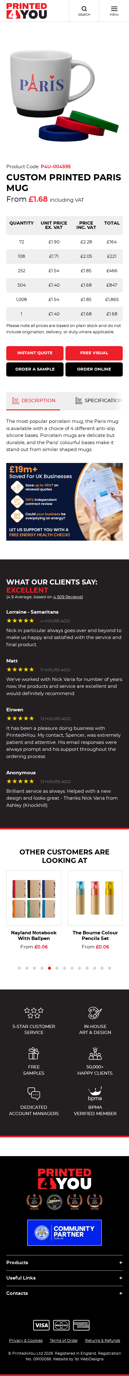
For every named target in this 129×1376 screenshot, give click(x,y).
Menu (114, 14)
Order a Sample (35, 369)
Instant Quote (35, 353)
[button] (19, 968)
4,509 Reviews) (68, 597)
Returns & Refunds (102, 1340)
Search (84, 14)
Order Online (94, 369)
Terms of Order (64, 1340)
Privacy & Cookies (26, 1340)
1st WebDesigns (89, 1359)
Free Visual (94, 353)
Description (37, 400)
